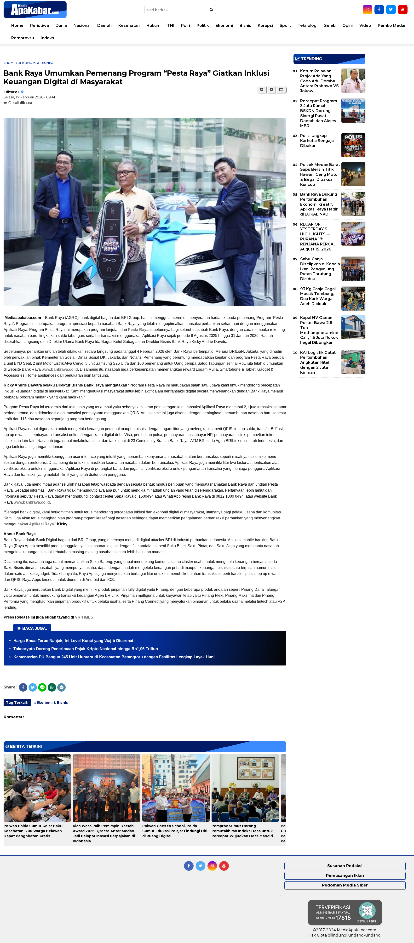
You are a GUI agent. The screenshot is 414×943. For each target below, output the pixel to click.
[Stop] (271, 89)
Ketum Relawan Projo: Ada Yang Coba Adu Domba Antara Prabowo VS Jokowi (319, 81)
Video (365, 25)
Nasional (82, 25)
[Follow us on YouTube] (403, 9)
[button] (281, 89)
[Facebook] (23, 687)
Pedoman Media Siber (345, 885)
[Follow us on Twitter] (391, 9)
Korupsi (265, 25)
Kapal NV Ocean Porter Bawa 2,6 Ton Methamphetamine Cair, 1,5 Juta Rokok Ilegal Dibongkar (319, 330)
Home (17, 25)
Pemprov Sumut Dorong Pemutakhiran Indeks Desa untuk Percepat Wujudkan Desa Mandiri (242, 831)
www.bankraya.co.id (60, 369)
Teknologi (307, 25)
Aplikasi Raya (41, 524)
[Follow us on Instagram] (367, 9)
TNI (170, 25)
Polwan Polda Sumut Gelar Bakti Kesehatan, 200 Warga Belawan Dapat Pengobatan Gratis (33, 831)
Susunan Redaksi (344, 865)
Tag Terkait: (17, 702)
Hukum (153, 25)
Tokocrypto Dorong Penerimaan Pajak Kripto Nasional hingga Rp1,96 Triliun (85, 649)
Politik (203, 25)
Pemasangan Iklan (345, 875)
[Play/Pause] (261, 89)
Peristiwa (39, 25)
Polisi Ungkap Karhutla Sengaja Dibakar (317, 140)
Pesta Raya (138, 330)
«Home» (10, 63)
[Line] (42, 687)
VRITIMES (84, 617)
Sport (285, 25)
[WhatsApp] (52, 687)
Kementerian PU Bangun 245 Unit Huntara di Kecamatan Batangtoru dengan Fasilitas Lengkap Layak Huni (114, 657)
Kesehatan (129, 25)
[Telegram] (61, 687)
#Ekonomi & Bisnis (51, 702)
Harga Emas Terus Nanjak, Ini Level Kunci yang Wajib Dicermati (74, 640)
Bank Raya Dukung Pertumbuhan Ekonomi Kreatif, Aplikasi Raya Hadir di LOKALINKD (319, 204)
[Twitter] (33, 687)
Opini (347, 25)
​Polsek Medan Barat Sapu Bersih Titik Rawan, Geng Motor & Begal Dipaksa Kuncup (320, 174)
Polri (185, 25)
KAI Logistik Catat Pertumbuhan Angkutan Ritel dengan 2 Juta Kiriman (318, 362)
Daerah (104, 25)
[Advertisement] (329, 415)
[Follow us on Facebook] (379, 9)
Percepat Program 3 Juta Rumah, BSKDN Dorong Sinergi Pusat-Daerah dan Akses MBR (318, 113)
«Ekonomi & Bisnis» (36, 63)
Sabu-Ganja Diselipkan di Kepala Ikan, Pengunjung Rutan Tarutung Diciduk (320, 269)
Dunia (61, 25)
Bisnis (245, 25)
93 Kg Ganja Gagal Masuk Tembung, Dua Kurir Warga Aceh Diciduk (318, 296)
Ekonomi (224, 25)
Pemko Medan (392, 25)
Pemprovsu (22, 38)
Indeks (47, 38)
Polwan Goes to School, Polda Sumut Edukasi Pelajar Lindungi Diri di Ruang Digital (174, 831)
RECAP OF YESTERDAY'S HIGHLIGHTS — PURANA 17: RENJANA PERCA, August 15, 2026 (317, 236)
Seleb (330, 25)
